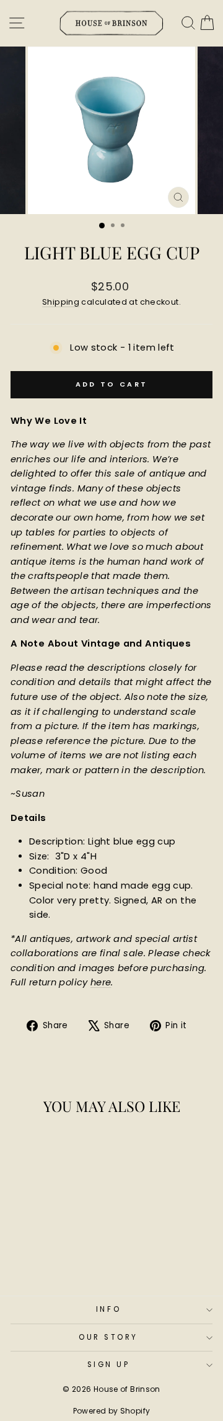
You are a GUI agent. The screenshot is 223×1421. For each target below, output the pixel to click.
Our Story (108, 1337)
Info (108, 1309)
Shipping (60, 302)
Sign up (108, 1364)
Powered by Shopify (112, 1410)
